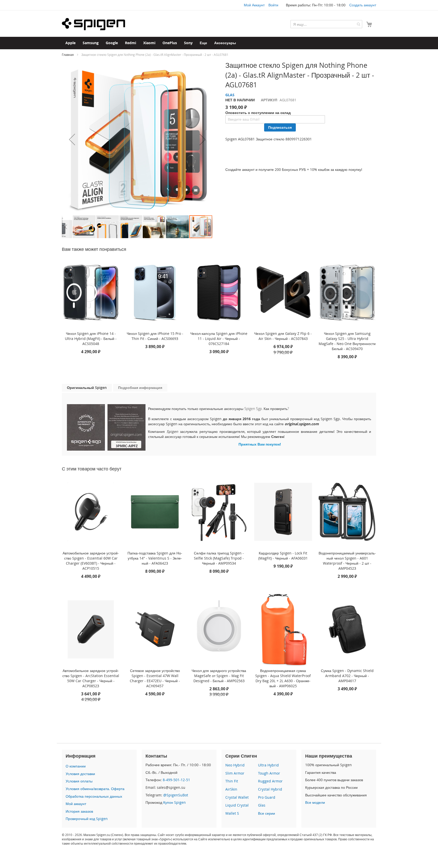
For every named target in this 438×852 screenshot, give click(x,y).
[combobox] (326, 24)
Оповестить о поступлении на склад (258, 112)
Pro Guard (266, 797)
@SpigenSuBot (175, 795)
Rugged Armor (270, 781)
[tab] (87, 388)
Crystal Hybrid (270, 789)
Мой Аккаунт (254, 5)
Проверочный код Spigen (87, 818)
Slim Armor (234, 773)
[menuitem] (70, 43)
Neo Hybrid (235, 765)
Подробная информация (140, 387)
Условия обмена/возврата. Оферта (95, 788)
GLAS (229, 94)
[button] (72, 139)
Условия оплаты (79, 781)
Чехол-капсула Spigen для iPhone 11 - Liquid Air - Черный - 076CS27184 (218, 338)
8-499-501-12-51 (176, 779)
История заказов (79, 811)
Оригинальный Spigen (87, 387)
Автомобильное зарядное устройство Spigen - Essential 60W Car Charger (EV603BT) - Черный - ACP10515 (91, 561)
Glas (261, 805)
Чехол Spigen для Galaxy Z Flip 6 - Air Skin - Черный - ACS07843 (283, 336)
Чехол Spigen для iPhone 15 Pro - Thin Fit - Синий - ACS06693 (155, 336)
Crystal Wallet (237, 797)
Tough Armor (269, 773)
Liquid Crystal (237, 805)
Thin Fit (231, 781)
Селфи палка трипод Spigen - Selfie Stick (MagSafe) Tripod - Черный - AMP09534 (219, 558)
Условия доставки (80, 773)
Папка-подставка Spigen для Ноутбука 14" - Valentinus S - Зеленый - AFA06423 (154, 558)
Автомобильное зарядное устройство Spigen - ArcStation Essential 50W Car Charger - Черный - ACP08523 (90, 678)
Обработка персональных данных (94, 796)
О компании (76, 766)
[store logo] (93, 24)
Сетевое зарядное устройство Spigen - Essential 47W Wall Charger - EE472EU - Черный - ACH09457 (155, 678)
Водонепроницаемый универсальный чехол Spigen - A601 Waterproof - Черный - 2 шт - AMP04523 (347, 561)
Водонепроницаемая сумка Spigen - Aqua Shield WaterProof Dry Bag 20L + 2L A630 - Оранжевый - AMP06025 (283, 678)
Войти (273, 5)
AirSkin (231, 789)
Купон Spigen (174, 802)
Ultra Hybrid (268, 765)
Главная (68, 55)
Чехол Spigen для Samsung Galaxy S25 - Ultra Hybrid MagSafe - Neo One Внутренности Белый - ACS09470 (347, 341)
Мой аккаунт (76, 803)
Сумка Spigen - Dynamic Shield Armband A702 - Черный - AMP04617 (347, 675)
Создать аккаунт (362, 5)
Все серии (266, 813)
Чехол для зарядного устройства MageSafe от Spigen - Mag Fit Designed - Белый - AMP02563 (219, 675)
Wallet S (232, 813)
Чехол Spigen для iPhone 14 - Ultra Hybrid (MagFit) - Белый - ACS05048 (91, 338)
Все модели (315, 802)
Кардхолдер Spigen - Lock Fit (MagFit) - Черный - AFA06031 (283, 556)
